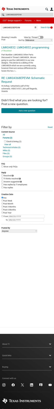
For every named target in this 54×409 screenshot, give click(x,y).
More (38, 20)
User (51, 9)
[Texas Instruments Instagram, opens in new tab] (4, 386)
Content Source (8, 132)
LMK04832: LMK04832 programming (25, 47)
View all (7, 144)
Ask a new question (27, 111)
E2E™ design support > (12, 20)
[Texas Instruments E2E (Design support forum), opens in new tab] (41, 386)
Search (46, 9)
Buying (5, 367)
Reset (50, 127)
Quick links (6, 355)
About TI (6, 344)
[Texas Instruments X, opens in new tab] (22, 386)
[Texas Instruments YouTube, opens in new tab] (50, 386)
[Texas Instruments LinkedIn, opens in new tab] (31, 386)
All (4, 135)
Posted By (5, 228)
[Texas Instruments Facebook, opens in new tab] (13, 386)
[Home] (15, 9)
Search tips (45, 27)
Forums (28, 20)
